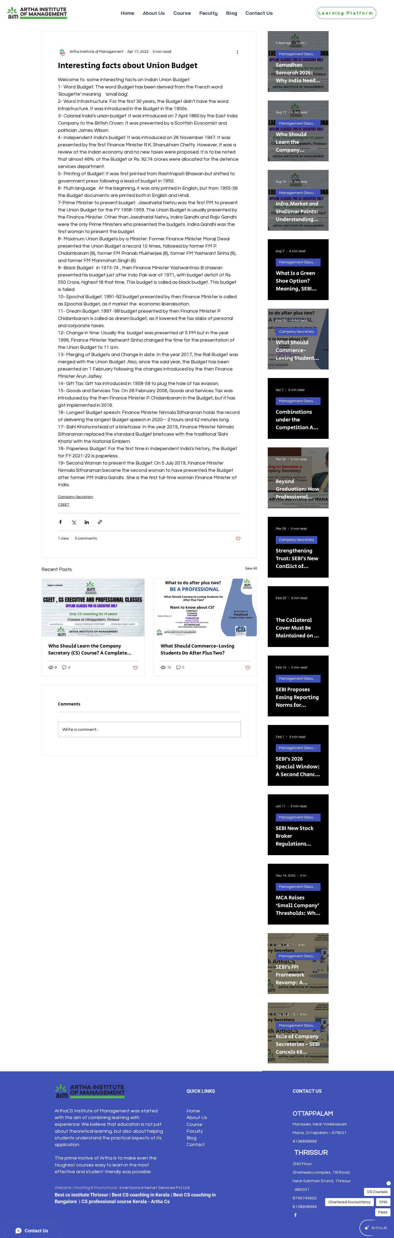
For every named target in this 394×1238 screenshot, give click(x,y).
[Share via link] (99, 522)
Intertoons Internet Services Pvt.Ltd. (155, 1187)
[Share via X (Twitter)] (73, 522)
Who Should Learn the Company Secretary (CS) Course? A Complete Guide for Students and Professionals (90, 650)
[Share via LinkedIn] (86, 522)
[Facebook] (295, 1215)
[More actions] (237, 51)
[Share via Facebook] (60, 522)
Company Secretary (75, 497)
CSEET (63, 505)
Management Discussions (300, 54)
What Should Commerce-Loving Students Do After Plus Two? (197, 650)
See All (251, 568)
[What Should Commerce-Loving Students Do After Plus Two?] (205, 607)
